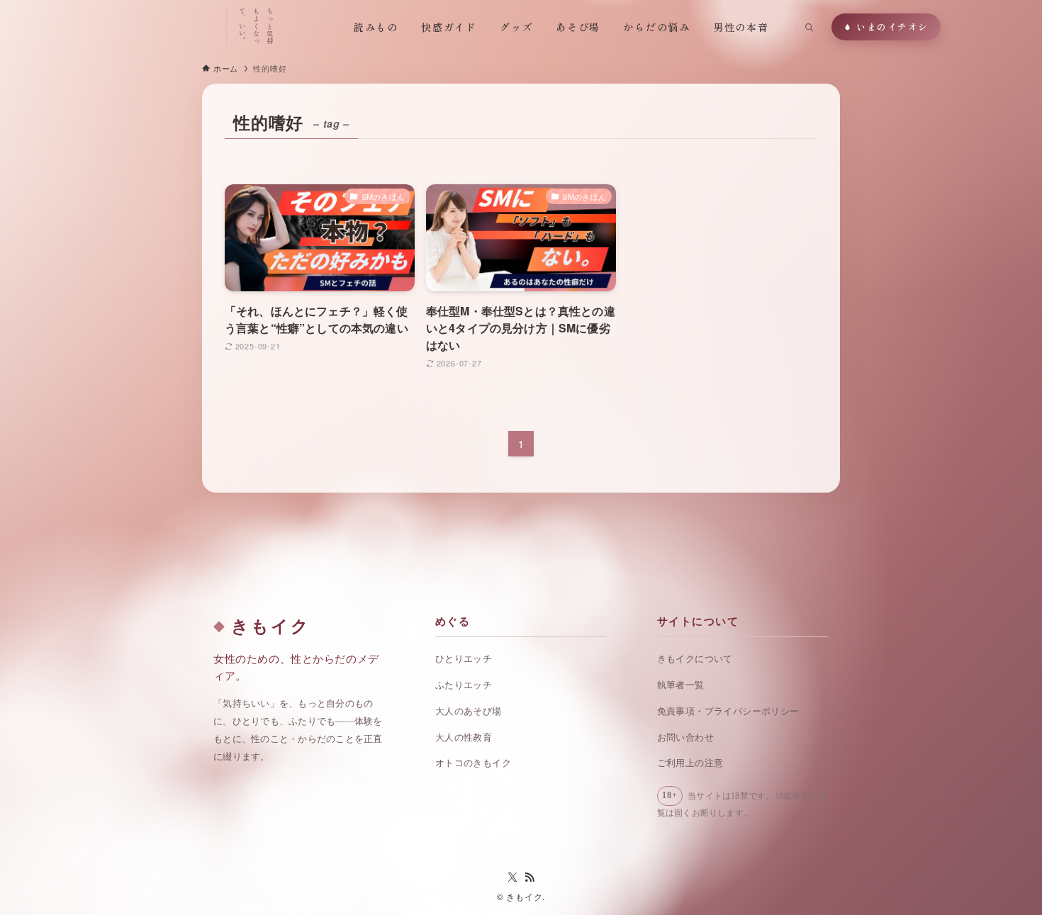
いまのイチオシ (892, 26)
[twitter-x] (512, 877)
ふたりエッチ (463, 685)
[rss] (529, 877)
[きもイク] (156, 27)
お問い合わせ (685, 737)
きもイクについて (695, 658)
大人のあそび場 (468, 711)
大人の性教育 (463, 737)
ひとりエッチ (463, 658)
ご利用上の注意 (690, 763)
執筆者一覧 (681, 685)
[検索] (809, 26)
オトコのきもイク (473, 763)
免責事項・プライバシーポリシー (728, 711)
